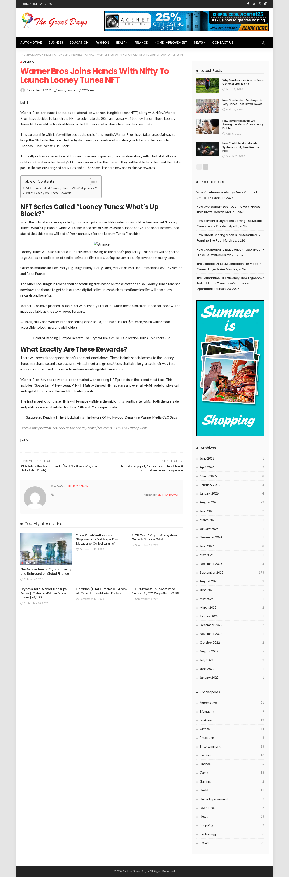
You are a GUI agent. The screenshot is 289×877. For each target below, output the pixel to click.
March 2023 (232, 607)
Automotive (31, 42)
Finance (141, 42)
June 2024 (232, 546)
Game (232, 772)
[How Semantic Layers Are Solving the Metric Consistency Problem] (207, 126)
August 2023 (232, 581)
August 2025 (232, 502)
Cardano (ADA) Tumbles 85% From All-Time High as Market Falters (101, 591)
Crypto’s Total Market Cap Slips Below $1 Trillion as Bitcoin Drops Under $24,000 (43, 593)
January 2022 (232, 677)
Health (122, 42)
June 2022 (232, 669)
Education (79, 42)
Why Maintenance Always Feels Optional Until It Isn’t (243, 82)
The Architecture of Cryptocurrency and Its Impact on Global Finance (45, 571)
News (198, 42)
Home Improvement (170, 42)
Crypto (28, 62)
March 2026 (232, 476)
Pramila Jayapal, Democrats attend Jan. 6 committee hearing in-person (151, 468)
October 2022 (232, 642)
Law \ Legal (232, 807)
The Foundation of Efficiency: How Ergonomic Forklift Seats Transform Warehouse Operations (230, 283)
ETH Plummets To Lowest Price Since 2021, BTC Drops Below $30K (155, 591)
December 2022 (232, 625)
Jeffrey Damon (67, 90)
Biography (232, 711)
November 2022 (232, 633)
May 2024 (232, 555)
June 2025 (232, 511)
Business (56, 42)
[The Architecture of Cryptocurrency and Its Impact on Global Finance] (46, 549)
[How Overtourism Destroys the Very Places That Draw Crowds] (207, 106)
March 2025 (232, 520)
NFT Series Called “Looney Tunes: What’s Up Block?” (61, 188)
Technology (232, 834)
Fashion (102, 42)
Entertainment (232, 746)
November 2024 (232, 537)
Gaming (232, 781)
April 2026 (232, 467)
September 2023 (232, 572)
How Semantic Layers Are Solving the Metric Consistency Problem (242, 124)
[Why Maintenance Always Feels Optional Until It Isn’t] (207, 85)
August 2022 (232, 651)
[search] (263, 42)
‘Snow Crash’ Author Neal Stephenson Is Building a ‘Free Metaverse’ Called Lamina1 (97, 539)
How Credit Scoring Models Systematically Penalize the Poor (240, 147)
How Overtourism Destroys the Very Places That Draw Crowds (242, 102)
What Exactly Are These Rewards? (49, 193)
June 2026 (232, 458)
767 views (88, 90)
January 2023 (232, 616)
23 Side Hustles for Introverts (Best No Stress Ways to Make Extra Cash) (58, 468)
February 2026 (232, 485)
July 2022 (232, 660)
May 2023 (232, 598)
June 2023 (232, 590)
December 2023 (232, 563)
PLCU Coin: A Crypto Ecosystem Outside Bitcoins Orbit (154, 537)
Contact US (222, 42)
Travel (232, 843)
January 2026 (232, 493)
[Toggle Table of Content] (92, 181)
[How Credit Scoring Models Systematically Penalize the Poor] (207, 149)
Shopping (232, 825)
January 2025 (232, 528)
